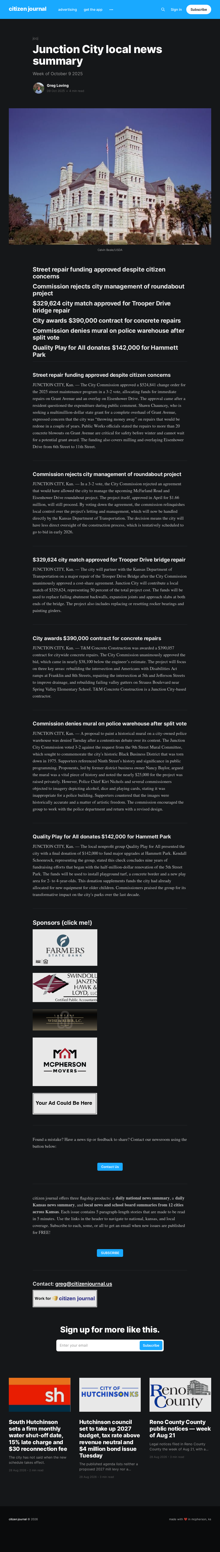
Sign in (176, 9)
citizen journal (27, 9)
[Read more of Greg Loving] (39, 88)
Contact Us (110, 1167)
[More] (111, 9)
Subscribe (199, 9)
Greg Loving (58, 85)
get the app (93, 9)
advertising (67, 9)
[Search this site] (163, 9)
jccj (35, 38)
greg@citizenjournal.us (83, 1284)
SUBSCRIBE (110, 1253)
